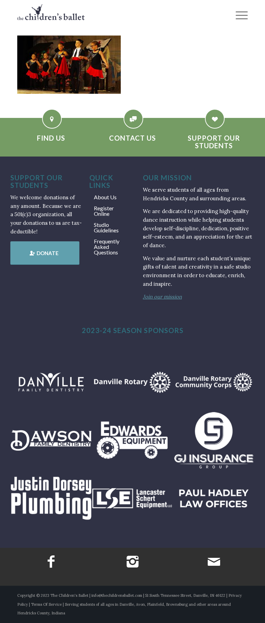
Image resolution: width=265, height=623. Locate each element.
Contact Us (132, 138)
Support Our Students (214, 142)
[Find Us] (52, 119)
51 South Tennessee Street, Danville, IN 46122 (185, 595)
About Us (105, 197)
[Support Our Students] (215, 119)
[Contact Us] (133, 119)
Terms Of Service (46, 604)
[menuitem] (238, 15)
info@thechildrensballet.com (116, 595)
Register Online (104, 211)
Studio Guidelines (106, 227)
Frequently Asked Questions (106, 246)
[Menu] (238, 15)
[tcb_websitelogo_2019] (51, 15)
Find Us (51, 138)
